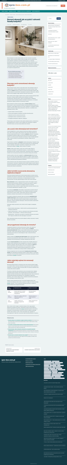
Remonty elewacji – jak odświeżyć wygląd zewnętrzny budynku (20, 320)
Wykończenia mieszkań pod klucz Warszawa (58, 378)
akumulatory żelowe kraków (47, 361)
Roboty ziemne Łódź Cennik (61, 369)
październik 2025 (50, 91)
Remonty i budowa (5, 11)
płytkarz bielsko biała (46, 369)
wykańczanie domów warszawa (48, 378)
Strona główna (7, 14)
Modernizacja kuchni (12, 11)
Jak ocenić (11, 129)
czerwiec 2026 (50, 82)
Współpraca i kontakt (61, 0)
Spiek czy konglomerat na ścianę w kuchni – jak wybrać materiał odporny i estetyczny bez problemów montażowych (54, 115)
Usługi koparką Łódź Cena (47, 375)
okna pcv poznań (46, 368)
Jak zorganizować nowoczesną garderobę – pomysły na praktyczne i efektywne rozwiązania (53, 139)
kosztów (14, 255)
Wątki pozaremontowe (36, 11)
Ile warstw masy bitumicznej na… (53, 63)
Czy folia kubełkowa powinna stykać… (54, 61)
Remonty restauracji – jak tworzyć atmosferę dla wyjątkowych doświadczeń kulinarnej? (54, 151)
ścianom (8, 283)
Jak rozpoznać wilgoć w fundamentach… (54, 59)
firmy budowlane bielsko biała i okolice (49, 362)
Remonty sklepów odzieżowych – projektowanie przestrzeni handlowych (54, 445)
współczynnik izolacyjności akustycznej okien (57, 375)
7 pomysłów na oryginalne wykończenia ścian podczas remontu (53, 394)
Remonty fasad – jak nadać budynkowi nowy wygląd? (18, 334)
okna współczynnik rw (52, 368)
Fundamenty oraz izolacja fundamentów (24, 11)
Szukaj (63, 5)
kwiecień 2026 (50, 87)
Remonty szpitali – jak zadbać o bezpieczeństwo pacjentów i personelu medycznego (54, 102)
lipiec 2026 (50, 80)
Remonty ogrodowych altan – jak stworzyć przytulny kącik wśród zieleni (54, 427)
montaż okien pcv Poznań (53, 365)
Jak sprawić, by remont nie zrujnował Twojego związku (52, 382)
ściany (18, 146)
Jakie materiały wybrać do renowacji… (15, 77)
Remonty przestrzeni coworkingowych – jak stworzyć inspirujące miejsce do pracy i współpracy (54, 27)
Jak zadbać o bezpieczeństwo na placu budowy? (32, 349)
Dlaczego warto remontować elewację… (15, 72)
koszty (23, 308)
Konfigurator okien (46, 365)
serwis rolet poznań (60, 372)
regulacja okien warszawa (53, 369)
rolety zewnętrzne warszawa (47, 372)
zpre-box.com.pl (25, 24)
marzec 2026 (50, 89)
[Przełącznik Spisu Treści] (22, 71)
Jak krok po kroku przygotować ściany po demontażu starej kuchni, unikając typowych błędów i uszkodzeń (54, 127)
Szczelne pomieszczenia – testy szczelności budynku (52, 449)
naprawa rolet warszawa (60, 365)
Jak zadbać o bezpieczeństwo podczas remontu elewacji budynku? (20, 324)
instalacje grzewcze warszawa (59, 362)
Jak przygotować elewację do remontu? (15, 76)
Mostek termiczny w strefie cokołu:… (53, 53)
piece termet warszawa (59, 368)
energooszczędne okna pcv (55, 361)
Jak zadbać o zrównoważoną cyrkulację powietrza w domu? (53, 456)
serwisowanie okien (54, 372)
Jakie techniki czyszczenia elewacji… (15, 75)
